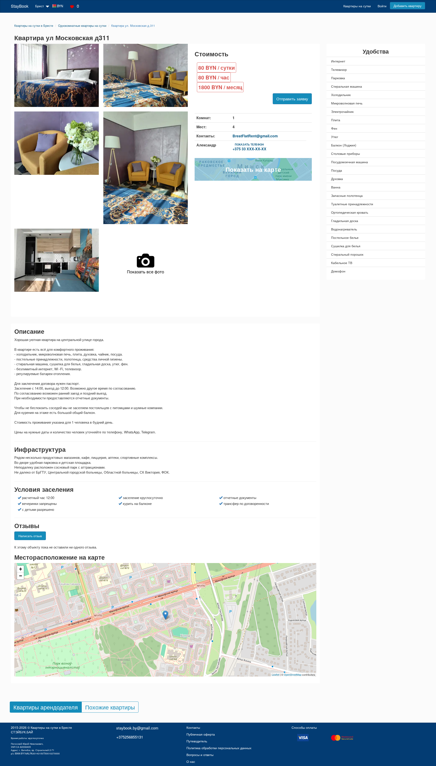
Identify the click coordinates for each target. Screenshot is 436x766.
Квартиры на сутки (357, 6)
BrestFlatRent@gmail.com (255, 135)
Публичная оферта (200, 734)
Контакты (193, 727)
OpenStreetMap (292, 674)
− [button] (20, 576)
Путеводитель (196, 741)
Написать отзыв (30, 536)
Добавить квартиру (407, 5)
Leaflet (275, 674)
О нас (190, 761)
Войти (382, 6)
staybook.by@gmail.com (137, 728)
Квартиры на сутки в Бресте (51, 727)
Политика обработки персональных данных (218, 748)
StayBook (19, 6)
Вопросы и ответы (199, 754)
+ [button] (20, 569)
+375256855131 (129, 737)
